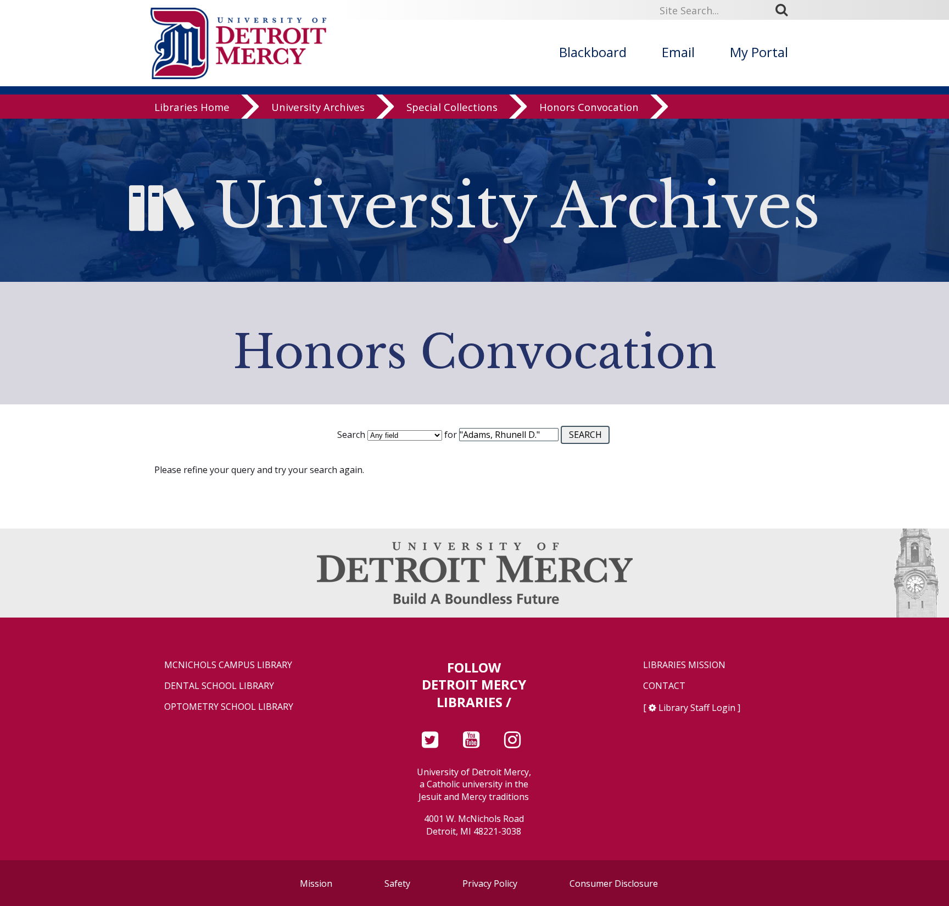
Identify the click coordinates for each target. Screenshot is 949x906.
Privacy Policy (489, 883)
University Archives (318, 107)
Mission (316, 883)
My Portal (759, 52)
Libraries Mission (684, 665)
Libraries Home (192, 107)
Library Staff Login (696, 708)
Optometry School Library (228, 707)
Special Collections (452, 107)
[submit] (785, 10)
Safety (397, 883)
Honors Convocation (589, 107)
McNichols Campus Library (228, 665)
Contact (664, 686)
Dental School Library (219, 686)
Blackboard (593, 52)
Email (678, 52)
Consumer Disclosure (614, 883)
